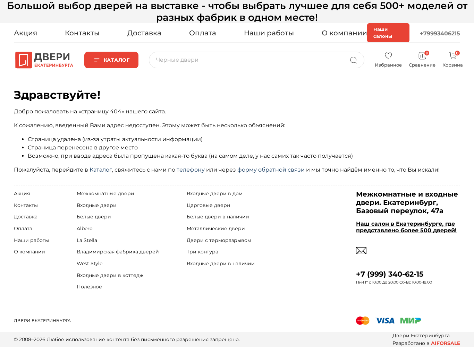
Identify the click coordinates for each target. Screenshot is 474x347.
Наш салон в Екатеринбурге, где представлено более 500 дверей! (406, 227)
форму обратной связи (271, 169)
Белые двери (94, 217)
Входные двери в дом (215, 193)
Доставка (144, 33)
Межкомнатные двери (105, 193)
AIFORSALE (445, 343)
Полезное (89, 287)
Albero (85, 228)
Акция (25, 33)
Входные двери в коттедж (110, 275)
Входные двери (97, 205)
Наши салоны (382, 32)
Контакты (82, 33)
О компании (344, 33)
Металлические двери (216, 228)
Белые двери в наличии (218, 217)
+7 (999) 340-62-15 (390, 274)
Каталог (101, 169)
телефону (191, 169)
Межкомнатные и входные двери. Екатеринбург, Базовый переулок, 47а (407, 202)
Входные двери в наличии (221, 263)
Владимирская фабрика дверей (118, 252)
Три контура (202, 252)
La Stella (87, 240)
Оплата (202, 33)
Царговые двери (208, 205)
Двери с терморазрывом (219, 240)
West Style (89, 263)
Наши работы (269, 33)
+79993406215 (440, 33)
